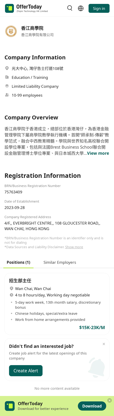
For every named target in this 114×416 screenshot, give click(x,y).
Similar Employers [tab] (60, 262)
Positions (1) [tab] (18, 262)
